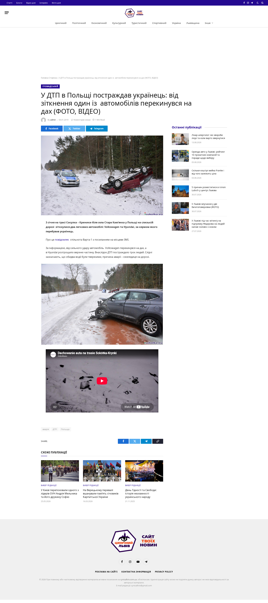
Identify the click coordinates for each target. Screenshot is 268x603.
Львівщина (192, 22)
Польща (65, 429)
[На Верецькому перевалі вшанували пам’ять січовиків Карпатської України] (102, 471)
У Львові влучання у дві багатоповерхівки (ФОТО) (205, 205)
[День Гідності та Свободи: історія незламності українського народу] (144, 471)
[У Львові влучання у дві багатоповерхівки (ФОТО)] (180, 208)
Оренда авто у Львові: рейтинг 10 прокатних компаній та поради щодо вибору (208, 154)
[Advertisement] (134, 52)
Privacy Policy (164, 571)
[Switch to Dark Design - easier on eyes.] (257, 3)
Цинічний (61, 22)
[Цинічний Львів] (134, 13)
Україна (176, 22)
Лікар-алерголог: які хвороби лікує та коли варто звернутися (208, 137)
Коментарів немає (82, 119)
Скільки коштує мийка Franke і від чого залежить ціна (208, 172)
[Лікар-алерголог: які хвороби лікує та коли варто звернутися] (180, 139)
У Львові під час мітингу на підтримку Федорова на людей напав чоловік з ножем (208, 223)
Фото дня (56, 2)
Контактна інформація (136, 571)
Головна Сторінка (49, 78)
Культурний (119, 22)
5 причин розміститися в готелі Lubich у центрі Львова (209, 189)
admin (53, 119)
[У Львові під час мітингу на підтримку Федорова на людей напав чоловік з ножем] (180, 225)
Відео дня (31, 2)
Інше (207, 22)
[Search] (262, 3)
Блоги (19, 2)
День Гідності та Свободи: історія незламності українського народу (140, 494)
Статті (9, 2)
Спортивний (159, 22)
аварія (45, 429)
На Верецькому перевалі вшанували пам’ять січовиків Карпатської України (100, 494)
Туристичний (139, 22)
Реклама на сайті (106, 571)
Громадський (50, 86)
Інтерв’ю (44, 2)
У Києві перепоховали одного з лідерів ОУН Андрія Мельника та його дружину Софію (60, 494)
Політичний (79, 22)
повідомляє (62, 239)
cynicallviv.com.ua (128, 579)
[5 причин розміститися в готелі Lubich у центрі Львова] (180, 191)
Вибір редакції (48, 485)
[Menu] (7, 12)
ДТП (55, 429)
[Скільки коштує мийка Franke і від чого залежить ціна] (180, 174)
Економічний (99, 22)
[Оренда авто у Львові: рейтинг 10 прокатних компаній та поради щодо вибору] (180, 156)
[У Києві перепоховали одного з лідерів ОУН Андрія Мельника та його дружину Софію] (60, 471)
